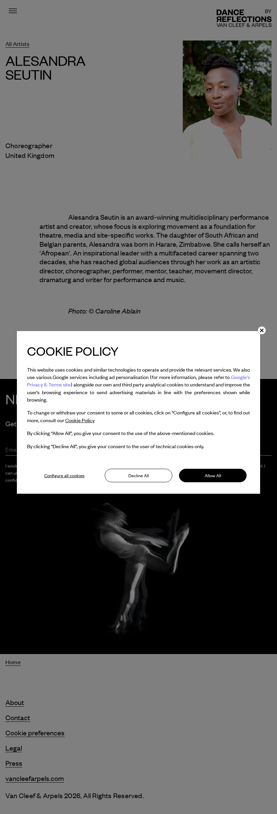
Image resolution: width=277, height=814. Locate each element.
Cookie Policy (80, 420)
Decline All (138, 475)
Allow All (213, 475)
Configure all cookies (64, 475)
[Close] (262, 330)
